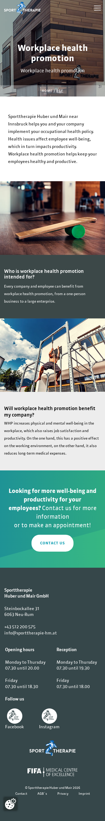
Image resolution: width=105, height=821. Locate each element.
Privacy (62, 793)
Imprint (84, 793)
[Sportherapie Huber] (52, 748)
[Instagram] (49, 716)
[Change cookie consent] (10, 803)
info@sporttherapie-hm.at (30, 633)
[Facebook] (14, 716)
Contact (21, 793)
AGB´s (42, 793)
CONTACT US (52, 543)
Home (47, 90)
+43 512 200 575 (20, 626)
